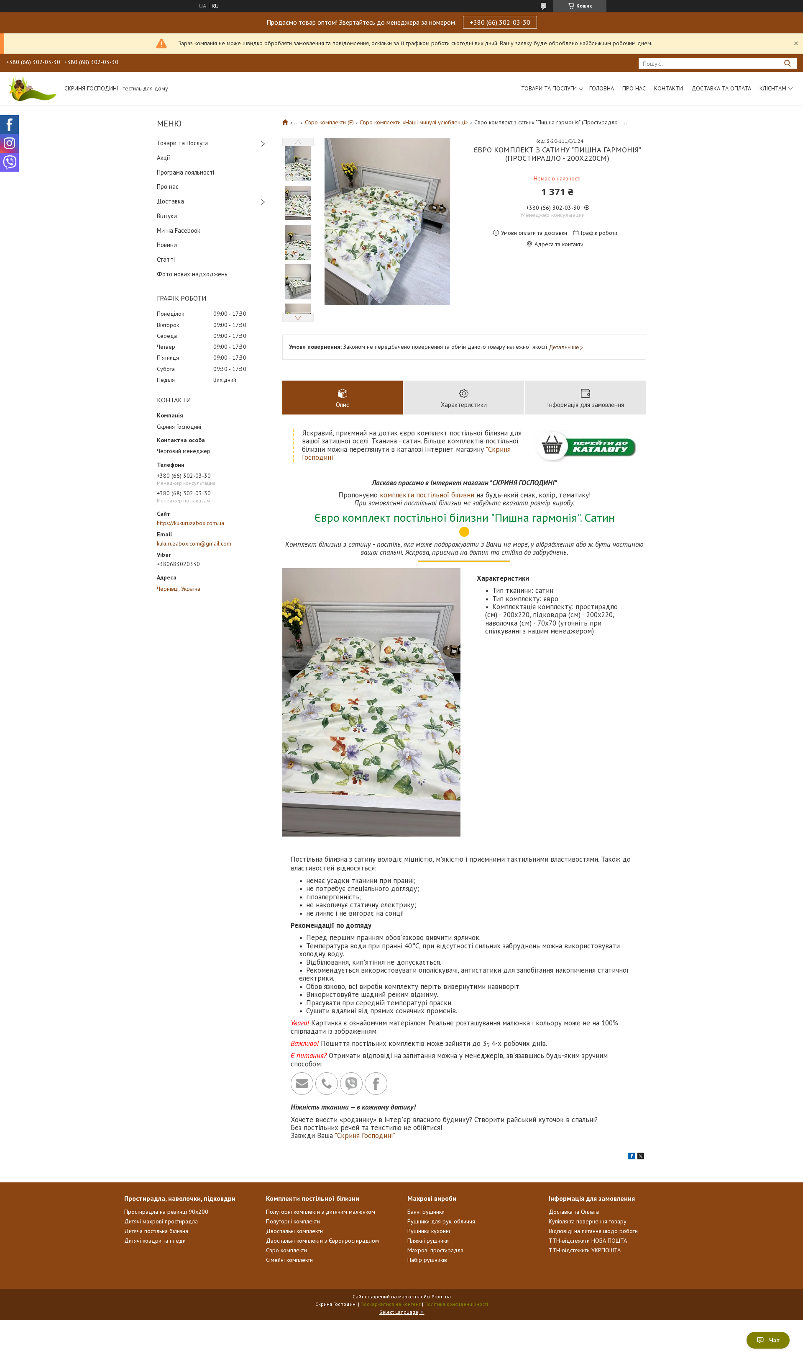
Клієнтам (773, 88)
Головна (601, 88)
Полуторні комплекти (293, 1221)
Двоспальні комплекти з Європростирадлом (322, 1240)
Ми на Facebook (178, 230)
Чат (774, 1340)
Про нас (634, 88)
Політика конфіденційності (456, 1304)
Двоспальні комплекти (294, 1231)
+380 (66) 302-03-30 (500, 22)
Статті (166, 259)
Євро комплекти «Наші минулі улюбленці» (414, 122)
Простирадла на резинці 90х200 (166, 1211)
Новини (167, 245)
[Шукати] (787, 63)
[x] (640, 1157)
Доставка (170, 201)
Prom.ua (441, 1296)
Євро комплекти (286, 1250)
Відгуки (167, 216)
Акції (163, 158)
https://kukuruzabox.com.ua (190, 523)
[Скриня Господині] (31, 88)
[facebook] (631, 1157)
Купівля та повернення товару (588, 1221)
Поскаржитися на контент (391, 1304)
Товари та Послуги (182, 143)
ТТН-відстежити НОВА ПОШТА (588, 1240)
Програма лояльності (185, 172)
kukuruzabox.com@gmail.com (194, 543)
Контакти (668, 88)
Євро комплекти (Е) (329, 122)
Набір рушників (427, 1260)
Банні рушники (426, 1211)
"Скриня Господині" (365, 1135)
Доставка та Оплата (721, 88)
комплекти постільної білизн (425, 494)
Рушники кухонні (428, 1231)
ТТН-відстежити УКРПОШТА (585, 1250)
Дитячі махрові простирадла (161, 1221)
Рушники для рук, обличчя (441, 1221)
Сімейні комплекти (289, 1260)
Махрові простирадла (435, 1250)
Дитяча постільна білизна (156, 1231)
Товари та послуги (549, 88)
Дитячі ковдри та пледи (155, 1240)
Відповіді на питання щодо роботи (593, 1231)
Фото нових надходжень (192, 274)
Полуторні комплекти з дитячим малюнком (320, 1211)
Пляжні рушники (428, 1240)
